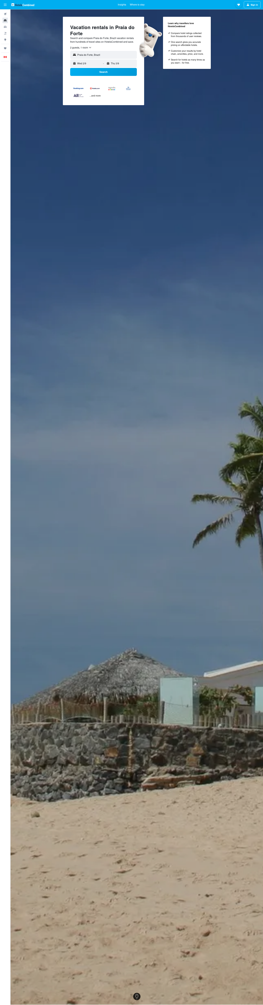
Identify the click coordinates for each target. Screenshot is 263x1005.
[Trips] (5, 48)
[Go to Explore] (5, 40)
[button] (5, 4)
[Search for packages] (5, 33)
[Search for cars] (5, 27)
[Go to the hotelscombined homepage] (23, 4)
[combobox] (81, 47)
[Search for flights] (5, 14)
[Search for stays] (5, 20)
